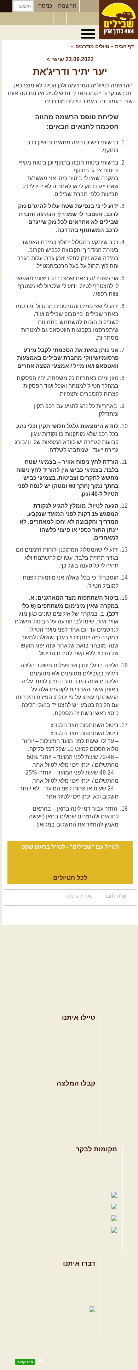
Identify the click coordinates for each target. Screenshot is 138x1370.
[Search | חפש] (6, 6)
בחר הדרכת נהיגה (73, 1052)
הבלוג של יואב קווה (42, 1196)
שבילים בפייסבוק (89, 1161)
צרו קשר (85, 1287)
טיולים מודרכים (91, 46)
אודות (88, 1276)
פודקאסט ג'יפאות (47, 1207)
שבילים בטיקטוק (90, 1237)
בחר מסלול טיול (76, 1029)
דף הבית (124, 46)
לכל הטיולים (70, 877)
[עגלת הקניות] (72, 19)
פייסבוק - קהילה (90, 1173)
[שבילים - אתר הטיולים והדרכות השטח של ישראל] (118, 19)
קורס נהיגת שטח (75, 1064)
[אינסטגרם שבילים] (47, 19)
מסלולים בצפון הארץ (70, 1095)
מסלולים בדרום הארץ (69, 1118)
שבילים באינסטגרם (39, 1219)
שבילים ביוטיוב (91, 1184)
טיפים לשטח (80, 1130)
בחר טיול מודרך (76, 1041)
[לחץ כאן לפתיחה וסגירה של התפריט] (89, 34)
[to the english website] (6, 18)
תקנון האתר (81, 1299)
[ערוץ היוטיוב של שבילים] (60, 19)
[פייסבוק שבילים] (34, 19)
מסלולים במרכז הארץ (69, 1107)
